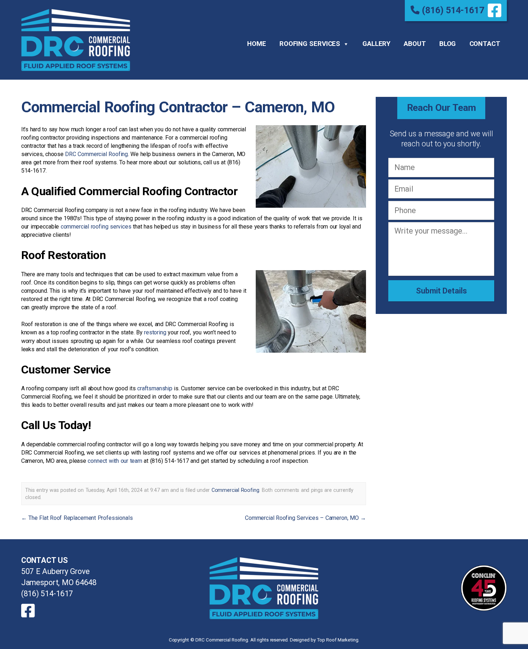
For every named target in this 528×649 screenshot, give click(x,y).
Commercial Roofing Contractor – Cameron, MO (178, 107)
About (415, 44)
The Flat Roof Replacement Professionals (77, 517)
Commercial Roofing (235, 490)
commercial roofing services (96, 226)
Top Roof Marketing (337, 640)
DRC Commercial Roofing (96, 154)
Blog (447, 44)
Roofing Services (309, 44)
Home (256, 44)
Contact (484, 44)
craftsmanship (154, 388)
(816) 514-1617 (452, 10)
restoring (155, 332)
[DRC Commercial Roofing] (264, 588)
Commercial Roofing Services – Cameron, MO (305, 517)
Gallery (376, 44)
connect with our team (115, 460)
